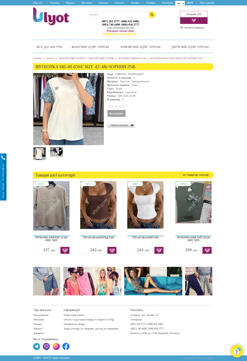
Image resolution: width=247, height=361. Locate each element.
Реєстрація (207, 2)
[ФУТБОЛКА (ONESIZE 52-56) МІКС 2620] (51, 208)
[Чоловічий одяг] (46, 281)
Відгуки (70, 2)
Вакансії (38, 328)
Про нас (38, 2)
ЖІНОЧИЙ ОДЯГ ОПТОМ (90, 47)
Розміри (151, 2)
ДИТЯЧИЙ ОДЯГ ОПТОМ (190, 47)
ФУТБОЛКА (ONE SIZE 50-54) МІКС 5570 (193, 239)
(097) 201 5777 (111, 21)
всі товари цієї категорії (196, 175)
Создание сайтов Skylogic (199, 357)
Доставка (86, 2)
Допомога (39, 333)
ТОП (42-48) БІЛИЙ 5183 (145, 237)
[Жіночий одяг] (153, 281)
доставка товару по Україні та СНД (95, 319)
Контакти (167, 2)
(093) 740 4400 (111, 24)
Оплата (103, 2)
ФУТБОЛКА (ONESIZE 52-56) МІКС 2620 (51, 239)
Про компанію (41, 315)
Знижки (135, 2)
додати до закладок (194, 27)
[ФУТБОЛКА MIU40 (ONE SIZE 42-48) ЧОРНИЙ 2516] (39, 159)
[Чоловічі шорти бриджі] (198, 281)
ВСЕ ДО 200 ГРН (49, 47)
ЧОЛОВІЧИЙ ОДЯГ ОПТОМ (140, 47)
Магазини (39, 319)
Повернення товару (74, 324)
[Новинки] (92, 281)
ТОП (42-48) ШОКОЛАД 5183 (98, 237)
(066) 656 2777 (130, 24)
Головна (54, 2)
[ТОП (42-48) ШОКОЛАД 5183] (98, 208)
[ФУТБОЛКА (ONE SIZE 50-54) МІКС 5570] (193, 208)
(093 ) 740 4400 (139, 328)
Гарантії (119, 2)
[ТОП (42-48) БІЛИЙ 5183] (145, 208)
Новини (38, 324)
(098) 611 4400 (130, 21)
